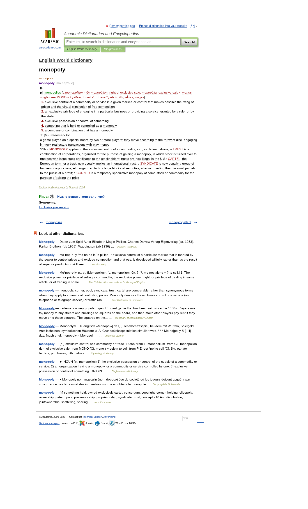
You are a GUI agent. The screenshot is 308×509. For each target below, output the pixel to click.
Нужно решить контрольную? (81, 196)
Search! (189, 42)
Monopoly (47, 241)
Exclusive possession (54, 207)
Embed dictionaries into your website (163, 26)
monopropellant (180, 222)
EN (193, 26)
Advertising (109, 416)
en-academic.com (50, 47)
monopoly (47, 255)
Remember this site (122, 26)
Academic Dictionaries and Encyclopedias (101, 34)
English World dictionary (82, 49)
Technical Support (92, 416)
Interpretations (113, 49)
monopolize (54, 222)
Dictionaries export (49, 423)
